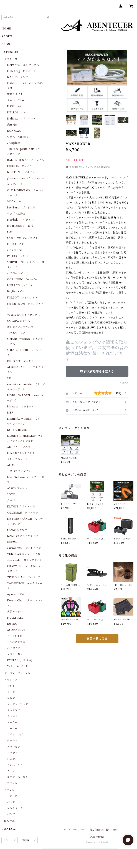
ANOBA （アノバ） (20, 447)
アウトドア (10, 679)
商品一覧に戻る (97, 638)
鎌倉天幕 (12, 124)
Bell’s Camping (17, 429)
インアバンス (15, 184)
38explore (14, 143)
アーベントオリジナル (17, 673)
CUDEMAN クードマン (22, 512)
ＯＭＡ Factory (17, 136)
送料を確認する (102, 167)
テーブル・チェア (17, 704)
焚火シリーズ (15, 808)
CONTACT (9, 828)
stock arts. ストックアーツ (24, 560)
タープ (11, 692)
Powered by (93, 842)
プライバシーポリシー (72, 829)
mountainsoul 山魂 (20, 225)
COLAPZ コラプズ (18, 320)
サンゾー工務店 (16, 213)
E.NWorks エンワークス (23, 65)
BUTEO (12, 623)
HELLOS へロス (18, 112)
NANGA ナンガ (17, 77)
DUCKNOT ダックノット (23, 361)
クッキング (13, 710)
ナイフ (11, 771)
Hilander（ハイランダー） (23, 453)
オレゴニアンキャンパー (21, 326)
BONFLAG (14, 130)
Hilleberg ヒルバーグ (21, 71)
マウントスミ (15, 654)
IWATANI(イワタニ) (19, 660)
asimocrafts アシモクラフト (25, 548)
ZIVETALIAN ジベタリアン (25, 577)
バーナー (12, 728)
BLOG (5, 44)
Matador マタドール (20, 406)
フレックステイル (17, 459)
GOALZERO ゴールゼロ (23, 279)
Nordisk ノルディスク (21, 219)
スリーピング (15, 746)
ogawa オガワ (16, 594)
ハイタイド (13, 648)
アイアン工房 (15, 636)
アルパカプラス (16, 642)
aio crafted (14, 250)
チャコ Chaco (16, 100)
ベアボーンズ (15, 273)
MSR (10, 412)
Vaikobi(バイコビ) (18, 666)
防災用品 (9, 821)
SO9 (9, 231)
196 (10, 378)
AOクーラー (14, 465)
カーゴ (11, 500)
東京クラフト (15, 94)
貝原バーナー (15, 611)
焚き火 (11, 698)
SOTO (11, 494)
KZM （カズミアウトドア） (24, 535)
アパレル (12, 783)
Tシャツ (12, 796)
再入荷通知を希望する (99, 371)
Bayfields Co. (16, 291)
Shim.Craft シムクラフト (22, 238)
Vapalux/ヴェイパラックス (23, 314)
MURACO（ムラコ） (20, 285)
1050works (14, 201)
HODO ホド (15, 244)
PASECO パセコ (18, 256)
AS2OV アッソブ (17, 488)
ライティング (15, 734)
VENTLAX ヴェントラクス (23, 554)
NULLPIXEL (15, 617)
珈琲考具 (12, 542)
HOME (6, 28)
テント (11, 686)
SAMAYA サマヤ (17, 529)
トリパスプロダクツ (19, 471)
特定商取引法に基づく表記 (103, 829)
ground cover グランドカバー (25, 178)
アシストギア (15, 764)
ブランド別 (10, 59)
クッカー (12, 740)
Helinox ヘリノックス (21, 118)
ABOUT (6, 36)
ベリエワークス (16, 333)
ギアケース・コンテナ (20, 777)
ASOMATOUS (16, 629)
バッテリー (13, 752)
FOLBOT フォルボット (22, 297)
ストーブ (12, 716)
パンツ (11, 814)
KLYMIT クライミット (21, 506)
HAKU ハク (14, 106)
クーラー (12, 722)
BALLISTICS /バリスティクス (25, 160)
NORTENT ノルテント (22, 172)
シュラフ (12, 758)
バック (11, 802)
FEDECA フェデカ (19, 166)
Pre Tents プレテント (21, 207)
